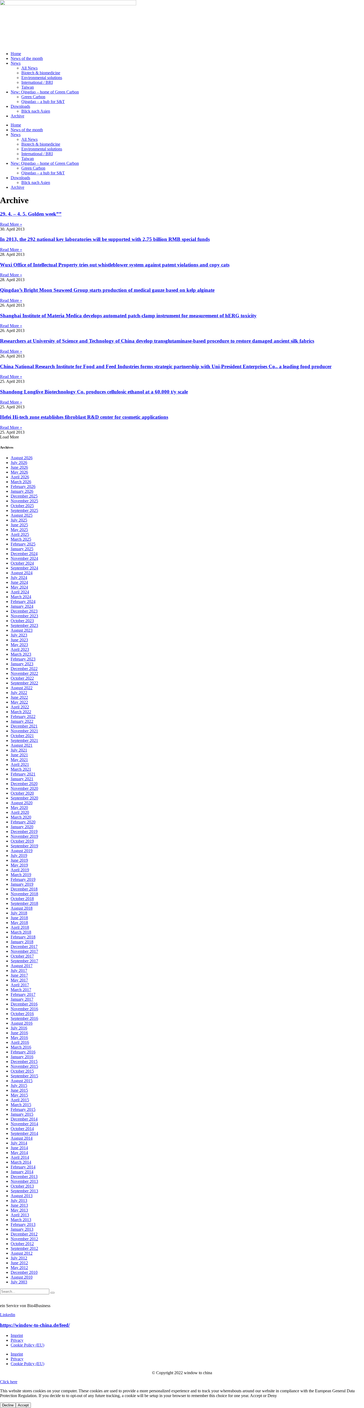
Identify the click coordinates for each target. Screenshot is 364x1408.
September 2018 (24, 903)
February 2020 (23, 822)
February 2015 (23, 1109)
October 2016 (22, 1013)
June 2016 (19, 1033)
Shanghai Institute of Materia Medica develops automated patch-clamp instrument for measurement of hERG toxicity (128, 315)
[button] (9, 437)
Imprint (17, 1335)
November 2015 (24, 1066)
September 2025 (24, 510)
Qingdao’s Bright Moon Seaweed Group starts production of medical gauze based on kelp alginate (107, 290)
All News (29, 68)
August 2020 (22, 803)
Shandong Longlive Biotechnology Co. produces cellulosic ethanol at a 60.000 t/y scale (94, 392)
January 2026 (22, 491)
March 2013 (21, 1219)
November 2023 (24, 616)
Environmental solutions (41, 77)
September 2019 (24, 846)
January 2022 (22, 721)
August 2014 (22, 1138)
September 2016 (24, 1018)
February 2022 (23, 716)
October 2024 (22, 563)
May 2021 (19, 759)
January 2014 (22, 1171)
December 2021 (24, 726)
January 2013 (22, 1229)
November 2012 (24, 1239)
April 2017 (20, 985)
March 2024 (21, 596)
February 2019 (23, 879)
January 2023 (22, 664)
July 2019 (19, 855)
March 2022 (21, 711)
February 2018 (23, 937)
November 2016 (24, 1009)
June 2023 (19, 640)
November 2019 (24, 836)
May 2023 (19, 644)
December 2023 (24, 611)
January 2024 (22, 606)
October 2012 (22, 1243)
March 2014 (21, 1162)
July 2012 (19, 1258)
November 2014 (24, 1124)
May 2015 (19, 1095)
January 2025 (22, 549)
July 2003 (19, 1282)
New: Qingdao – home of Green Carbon (45, 92)
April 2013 (20, 1215)
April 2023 (20, 649)
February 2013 (23, 1224)
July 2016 (19, 1028)
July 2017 (19, 970)
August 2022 (22, 687)
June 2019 (19, 860)
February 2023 (23, 659)
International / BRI (37, 82)
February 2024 (23, 601)
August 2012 (22, 1253)
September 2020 (24, 798)
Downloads (20, 106)
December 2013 (24, 1176)
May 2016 (19, 1037)
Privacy (17, 1340)
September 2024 (24, 568)
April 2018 (20, 927)
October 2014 (22, 1128)
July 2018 (19, 913)
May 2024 (19, 587)
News (16, 63)
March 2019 (21, 874)
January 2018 (22, 941)
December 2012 (24, 1234)
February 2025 (23, 544)
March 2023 (21, 654)
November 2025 (24, 501)
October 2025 (22, 505)
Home (16, 53)
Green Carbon (33, 97)
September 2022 (24, 683)
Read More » (11, 224)
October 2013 (22, 1186)
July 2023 (19, 635)
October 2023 (22, 620)
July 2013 (19, 1200)
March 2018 (21, 932)
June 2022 (19, 697)
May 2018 (19, 922)
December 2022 (24, 668)
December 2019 (24, 831)
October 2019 (22, 841)
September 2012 (24, 1248)
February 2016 (23, 1052)
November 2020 (24, 788)
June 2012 (19, 1263)
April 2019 (20, 870)
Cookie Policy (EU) (27, 1345)
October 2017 (22, 956)
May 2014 (19, 1152)
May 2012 (19, 1267)
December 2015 (24, 1061)
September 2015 (24, 1076)
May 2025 (19, 529)
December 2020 (24, 783)
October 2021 (22, 735)
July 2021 (19, 750)
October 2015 (22, 1071)
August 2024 (22, 572)
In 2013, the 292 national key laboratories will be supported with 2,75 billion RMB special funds (105, 239)
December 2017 (24, 946)
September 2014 (24, 1133)
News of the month (27, 58)
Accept (23, 1405)
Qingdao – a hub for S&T (43, 101)
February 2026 (23, 486)
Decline (8, 1405)
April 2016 (20, 1042)
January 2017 (22, 999)
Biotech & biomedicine (40, 73)
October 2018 (22, 898)
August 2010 (22, 1277)
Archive (17, 116)
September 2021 (24, 740)
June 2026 (19, 467)
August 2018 (22, 908)
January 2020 (22, 826)
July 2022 (19, 692)
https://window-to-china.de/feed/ (35, 1325)
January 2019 (22, 884)
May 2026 (19, 472)
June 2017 (19, 975)
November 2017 (24, 951)
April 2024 (20, 592)
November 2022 (24, 673)
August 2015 (22, 1080)
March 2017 (21, 989)
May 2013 (19, 1210)
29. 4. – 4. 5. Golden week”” (31, 214)
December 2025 (24, 496)
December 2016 (24, 1004)
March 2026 (21, 481)
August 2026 (22, 457)
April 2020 (20, 812)
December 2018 (24, 889)
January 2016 (22, 1056)
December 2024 (24, 553)
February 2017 (23, 994)
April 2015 (20, 1100)
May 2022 (19, 702)
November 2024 (24, 558)
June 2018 (19, 918)
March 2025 (21, 539)
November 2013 (24, 1181)
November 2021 (24, 731)
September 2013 (24, 1191)
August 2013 (22, 1195)
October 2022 (22, 678)
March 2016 (21, 1047)
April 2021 (20, 764)
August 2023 (22, 630)
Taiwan (27, 87)
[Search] (52, 1293)
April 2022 (20, 707)
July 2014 (19, 1143)
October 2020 (22, 793)
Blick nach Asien (35, 111)
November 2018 (24, 894)
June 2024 (19, 582)
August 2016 (22, 1023)
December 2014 (24, 1119)
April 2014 (20, 1157)
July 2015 (19, 1085)
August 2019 (22, 850)
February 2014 (23, 1167)
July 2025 (19, 520)
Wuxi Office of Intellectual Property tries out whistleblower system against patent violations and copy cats (114, 265)
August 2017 (22, 965)
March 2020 (21, 817)
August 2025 (22, 515)
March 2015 (21, 1104)
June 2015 (19, 1090)
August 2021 (22, 745)
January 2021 (22, 779)
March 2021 (21, 769)
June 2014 (19, 1148)
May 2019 (19, 865)
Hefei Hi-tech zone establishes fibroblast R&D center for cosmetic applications (84, 417)
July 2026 (19, 462)
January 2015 (22, 1114)
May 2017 (19, 980)
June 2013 (19, 1205)
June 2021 (19, 755)
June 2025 (19, 525)
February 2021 (23, 774)
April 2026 (20, 477)
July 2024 (19, 577)
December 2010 (24, 1272)
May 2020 (19, 807)
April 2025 (20, 534)
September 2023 (24, 625)
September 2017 (24, 961)
